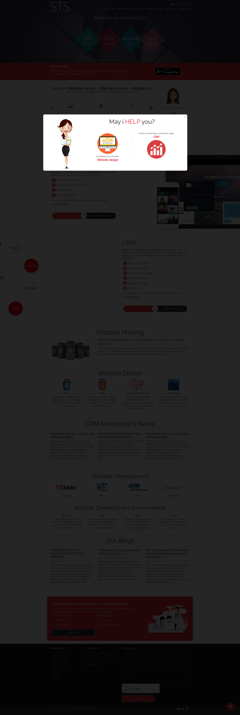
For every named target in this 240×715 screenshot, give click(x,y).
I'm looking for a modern (107, 158)
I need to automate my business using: (156, 135)
